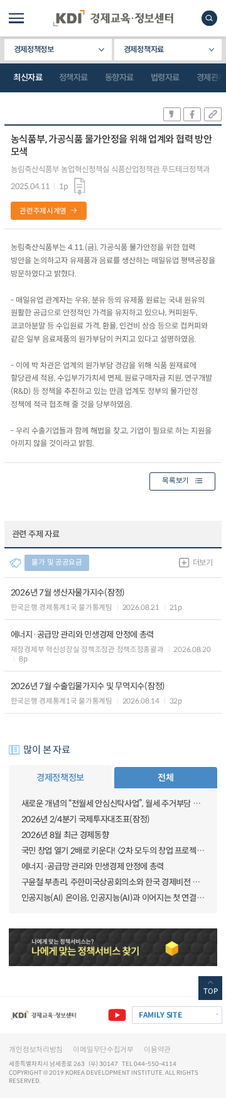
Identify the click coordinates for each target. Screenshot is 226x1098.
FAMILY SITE (160, 1014)
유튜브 (117, 1015)
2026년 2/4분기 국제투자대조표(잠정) (85, 819)
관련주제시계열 (43, 211)
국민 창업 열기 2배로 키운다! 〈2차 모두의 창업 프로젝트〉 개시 (113, 850)
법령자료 (165, 77)
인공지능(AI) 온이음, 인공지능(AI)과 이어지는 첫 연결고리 (113, 898)
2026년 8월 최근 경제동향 (65, 835)
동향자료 (119, 77)
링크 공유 (213, 114)
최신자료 (27, 77)
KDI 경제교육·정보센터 (113, 18)
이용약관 (157, 1049)
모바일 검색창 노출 (209, 18)
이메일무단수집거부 (103, 1049)
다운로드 (79, 187)
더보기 (203, 563)
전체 (165, 777)
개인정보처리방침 (36, 1049)
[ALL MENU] (16, 18)
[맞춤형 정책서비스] (113, 947)
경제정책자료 (144, 50)
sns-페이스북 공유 (192, 114)
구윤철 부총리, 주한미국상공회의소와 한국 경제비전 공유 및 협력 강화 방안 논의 (113, 882)
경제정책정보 (34, 50)
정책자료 (73, 77)
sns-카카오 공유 (172, 114)
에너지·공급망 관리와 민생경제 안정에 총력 (92, 866)
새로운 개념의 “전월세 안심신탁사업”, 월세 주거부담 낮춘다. (113, 803)
